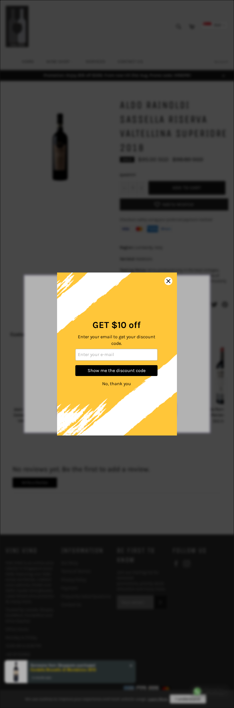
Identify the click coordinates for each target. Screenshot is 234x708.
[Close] (168, 281)
